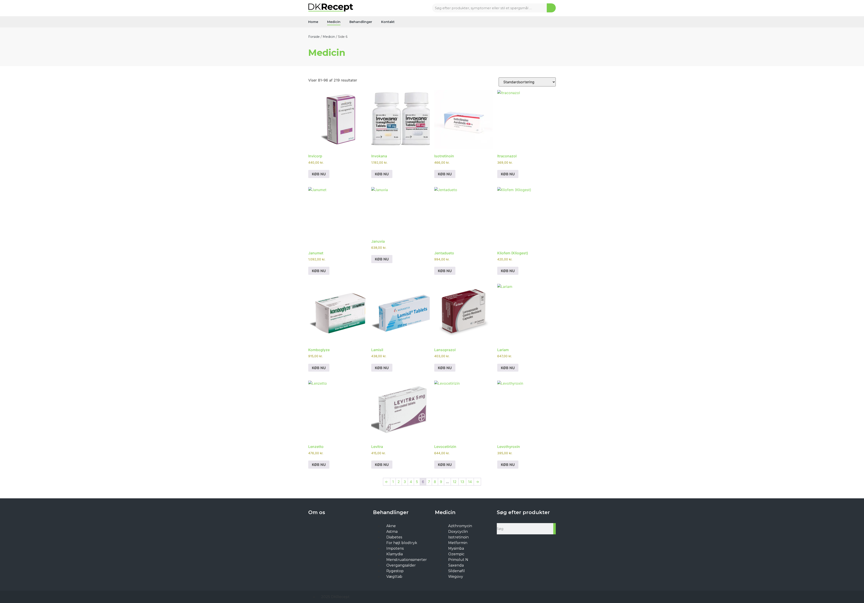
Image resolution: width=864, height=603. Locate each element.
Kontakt (388, 22)
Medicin (333, 22)
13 (462, 481)
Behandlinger (360, 22)
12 (455, 481)
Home (313, 22)
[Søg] (551, 7)
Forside (314, 37)
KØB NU (319, 174)
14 (470, 481)
